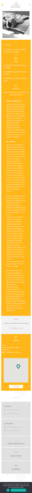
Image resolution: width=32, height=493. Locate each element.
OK (8, 490)
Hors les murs (16, 456)
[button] (18, 366)
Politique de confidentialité (18, 490)
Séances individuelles (16, 444)
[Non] (30, 487)
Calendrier (16, 469)
